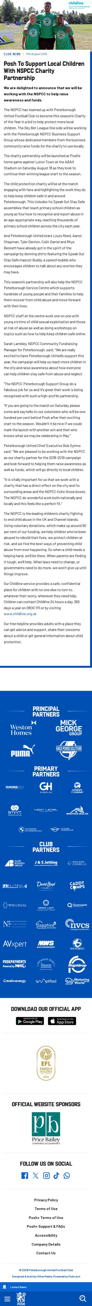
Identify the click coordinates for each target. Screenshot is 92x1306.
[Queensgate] (77, 905)
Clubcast (74, 1276)
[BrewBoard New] (77, 944)
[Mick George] (69, 727)
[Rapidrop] (77, 964)
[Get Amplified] (46, 981)
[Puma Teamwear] (23, 750)
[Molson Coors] (77, 863)
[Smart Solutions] (15, 810)
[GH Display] (46, 787)
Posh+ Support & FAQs (46, 1226)
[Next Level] (46, 810)
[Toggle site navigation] (7, 1298)
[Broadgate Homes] (46, 964)
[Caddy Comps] (77, 886)
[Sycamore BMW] (30, 830)
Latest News (18, 1287)
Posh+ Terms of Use (46, 1217)
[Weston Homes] (23, 727)
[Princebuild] (15, 787)
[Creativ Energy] (15, 981)
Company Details (46, 1244)
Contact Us (46, 1253)
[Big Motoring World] (77, 981)
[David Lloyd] (46, 886)
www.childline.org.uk (20, 613)
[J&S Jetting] (46, 863)
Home (4, 1286)
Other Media (44, 1276)
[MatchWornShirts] (46, 944)
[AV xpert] (15, 944)
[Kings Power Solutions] (69, 750)
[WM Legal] (15, 905)
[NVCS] (77, 924)
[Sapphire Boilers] (46, 924)
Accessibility (46, 1235)
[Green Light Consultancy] (46, 905)
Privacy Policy (46, 1200)
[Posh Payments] (15, 964)
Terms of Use (46, 1208)
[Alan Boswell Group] (15, 863)
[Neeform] (15, 924)
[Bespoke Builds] (77, 810)
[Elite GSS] (15, 886)
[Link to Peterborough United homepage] (23, 1298)
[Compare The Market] (77, 787)
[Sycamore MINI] (62, 830)
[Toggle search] (83, 1299)
